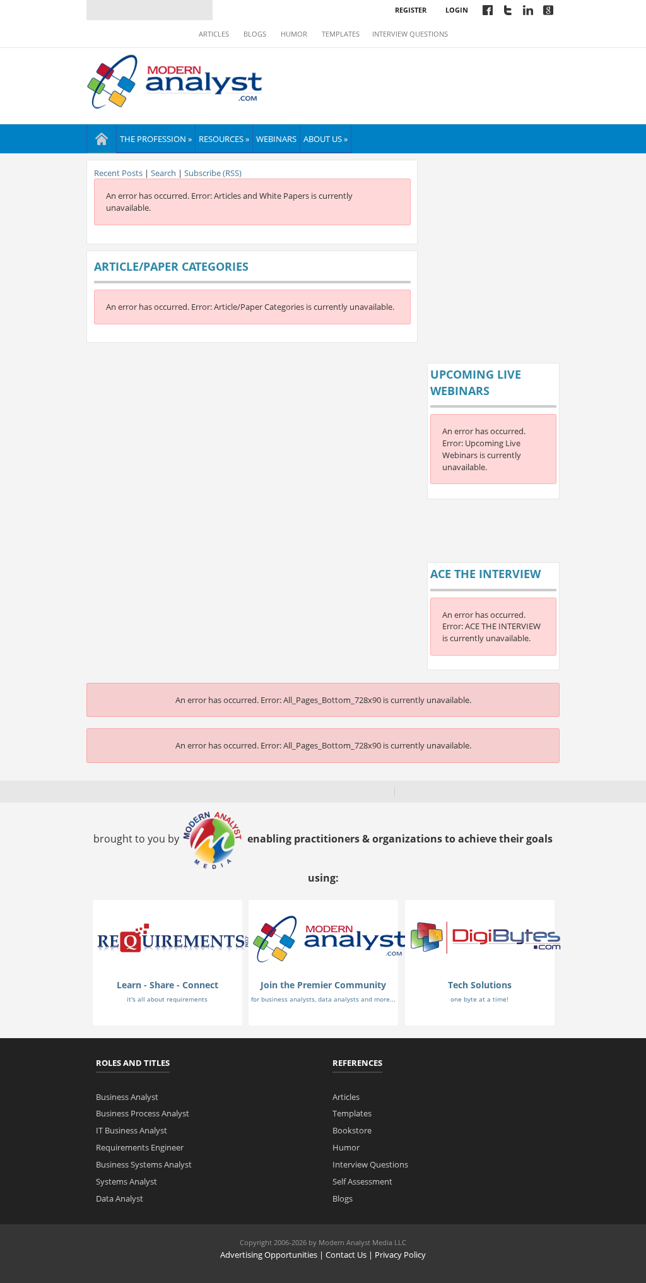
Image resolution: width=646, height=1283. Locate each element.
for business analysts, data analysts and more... (323, 999)
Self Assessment (362, 1181)
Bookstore (352, 1130)
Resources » (224, 139)
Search (163, 173)
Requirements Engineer (140, 1147)
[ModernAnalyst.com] (329, 938)
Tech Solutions (480, 985)
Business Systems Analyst (144, 1164)
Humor (294, 34)
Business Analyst (127, 1097)
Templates (341, 34)
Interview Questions (410, 34)
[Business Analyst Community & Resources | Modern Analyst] (175, 80)
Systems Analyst (126, 1181)
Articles (214, 34)
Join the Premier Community (323, 985)
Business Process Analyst (142, 1113)
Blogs (255, 34)
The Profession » (156, 139)
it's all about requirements (167, 999)
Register (410, 10)
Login (456, 10)
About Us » (325, 139)
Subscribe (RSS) (213, 173)
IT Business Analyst (131, 1130)
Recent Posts (118, 173)
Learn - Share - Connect (167, 985)
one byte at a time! (479, 999)
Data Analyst (119, 1198)
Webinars (276, 139)
